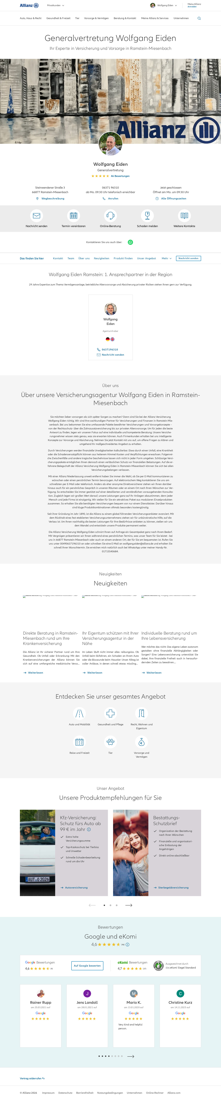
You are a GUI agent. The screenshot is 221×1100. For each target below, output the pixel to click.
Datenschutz (65, 1093)
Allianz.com (173, 1093)
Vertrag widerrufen (30, 1078)
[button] (110, 143)
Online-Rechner (155, 1093)
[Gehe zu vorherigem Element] (89, 1056)
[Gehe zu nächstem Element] (131, 1056)
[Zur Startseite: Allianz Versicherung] (29, 5)
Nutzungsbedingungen (110, 1093)
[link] (110, 218)
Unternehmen (134, 1093)
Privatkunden (54, 5)
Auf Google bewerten (87, 965)
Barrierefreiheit (84, 1093)
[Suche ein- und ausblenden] (198, 18)
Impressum (48, 1093)
